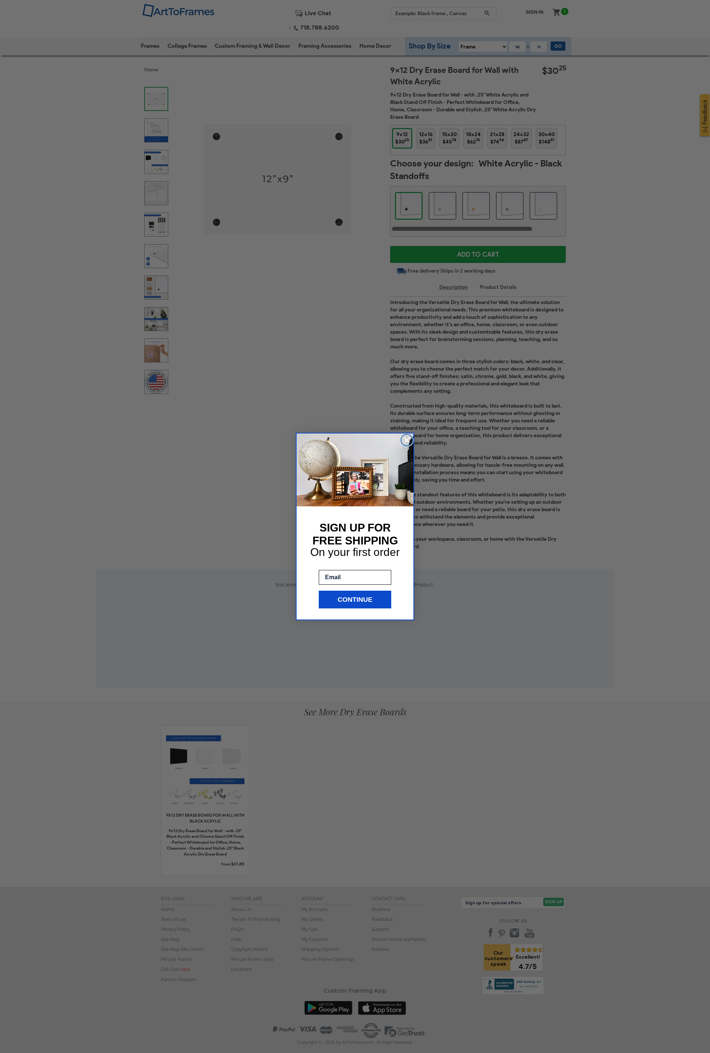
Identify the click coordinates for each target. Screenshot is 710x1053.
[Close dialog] (407, 440)
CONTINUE (355, 599)
